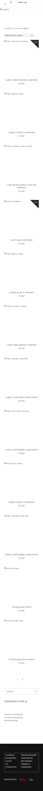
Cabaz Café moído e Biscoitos (21, 450)
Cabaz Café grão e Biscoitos (21, 397)
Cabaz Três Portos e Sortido (21, 80)
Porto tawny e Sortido (21, 502)
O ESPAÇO (10, 755)
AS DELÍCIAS (11, 758)
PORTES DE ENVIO (29, 755)
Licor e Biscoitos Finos (21, 659)
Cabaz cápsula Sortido (21, 132)
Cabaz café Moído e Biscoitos (21, 555)
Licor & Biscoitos (21, 607)
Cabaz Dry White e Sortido (22, 345)
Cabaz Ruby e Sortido (21, 292)
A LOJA (8, 761)
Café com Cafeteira (21, 240)
